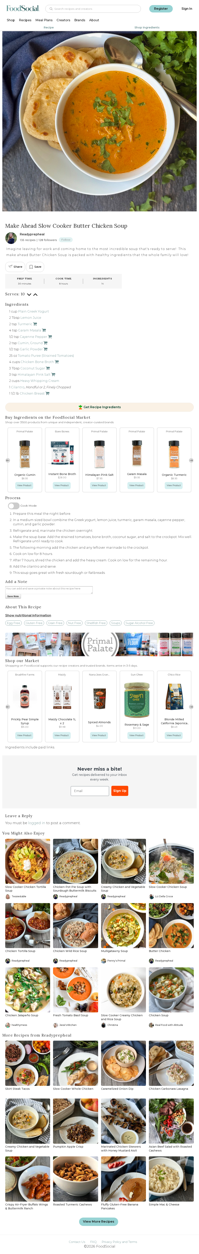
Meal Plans (44, 20)
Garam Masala (29, 330)
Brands (79, 20)
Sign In (187, 9)
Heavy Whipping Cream (39, 381)
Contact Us (77, 1242)
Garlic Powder (31, 349)
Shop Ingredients (147, 27)
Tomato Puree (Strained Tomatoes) (46, 356)
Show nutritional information (28, 615)
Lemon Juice (30, 318)
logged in (36, 823)
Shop (11, 20)
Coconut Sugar (32, 368)
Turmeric (25, 324)
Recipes (25, 20)
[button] (191, 460)
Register (161, 9)
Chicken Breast (32, 393)
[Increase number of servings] (35, 296)
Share (18, 266)
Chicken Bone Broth (37, 362)
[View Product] (34, 324)
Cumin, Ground (30, 343)
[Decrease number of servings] (29, 296)
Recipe (49, 27)
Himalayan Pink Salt (34, 374)
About (94, 20)
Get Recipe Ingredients (102, 407)
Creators (63, 20)
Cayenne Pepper (33, 337)
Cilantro (17, 387)
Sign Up (119, 791)
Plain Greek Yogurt (33, 311)
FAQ (93, 1242)
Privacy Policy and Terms (119, 1242)
